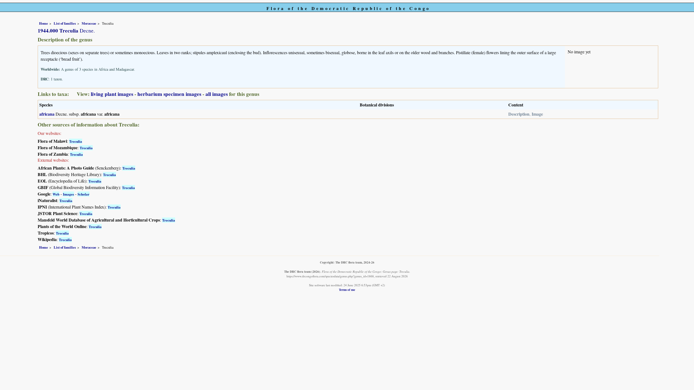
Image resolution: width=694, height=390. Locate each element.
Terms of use (347, 289)
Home (43, 23)
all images (216, 94)
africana (46, 114)
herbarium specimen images (169, 94)
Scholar (83, 194)
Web (56, 194)
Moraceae (89, 23)
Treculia (75, 141)
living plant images (112, 94)
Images (68, 194)
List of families (65, 23)
